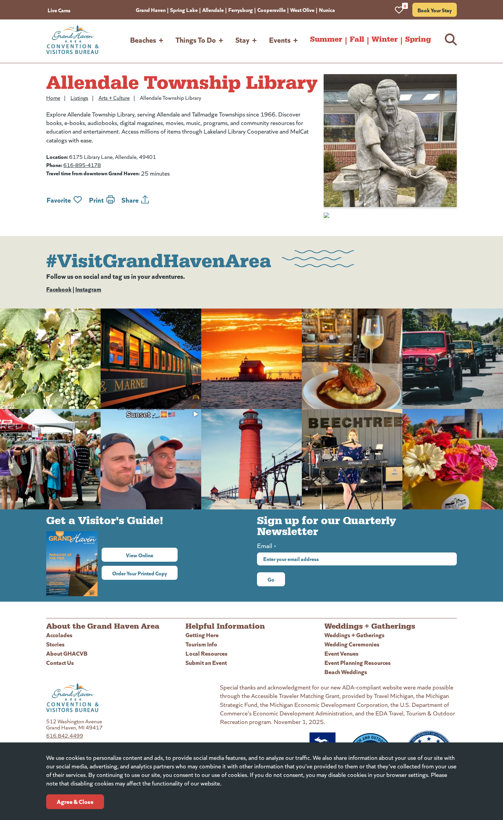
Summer (326, 39)
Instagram (88, 289)
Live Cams (59, 10)
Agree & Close (75, 801)
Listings (79, 97)
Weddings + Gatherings (354, 634)
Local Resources (206, 653)
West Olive (302, 9)
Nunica (327, 9)
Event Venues (341, 653)
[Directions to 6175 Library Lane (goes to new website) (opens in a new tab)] (390, 215)
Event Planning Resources (357, 662)
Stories (55, 644)
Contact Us (60, 662)
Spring (418, 39)
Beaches (143, 39)
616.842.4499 (64, 735)
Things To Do (196, 39)
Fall (357, 39)
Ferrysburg (240, 9)
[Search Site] (451, 39)
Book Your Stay (434, 10)
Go (271, 579)
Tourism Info (201, 644)
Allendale (213, 9)
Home (53, 97)
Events (280, 39)
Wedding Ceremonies (351, 644)
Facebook (59, 289)
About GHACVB (67, 653)
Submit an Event (206, 662)
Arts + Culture (114, 97)
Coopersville (271, 9)
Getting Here (202, 634)
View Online (152, 555)
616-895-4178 (82, 164)
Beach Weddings (345, 671)
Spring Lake (184, 9)
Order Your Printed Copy (139, 573)
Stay (242, 39)
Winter (385, 39)
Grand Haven (151, 9)
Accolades (59, 634)
